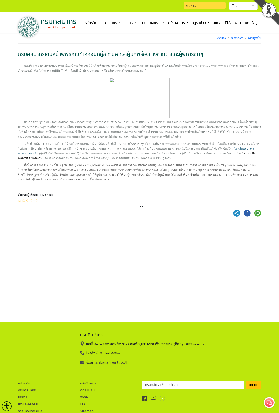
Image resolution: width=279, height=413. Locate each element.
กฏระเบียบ (87, 390)
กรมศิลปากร (27, 390)
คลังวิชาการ (236, 38)
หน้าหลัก (90, 22)
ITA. (228, 22)
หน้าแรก (221, 38)
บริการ (22, 397)
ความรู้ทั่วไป (254, 38)
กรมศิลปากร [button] (108, 22)
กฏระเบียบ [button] (199, 22)
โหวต (139, 206)
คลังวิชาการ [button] (177, 22)
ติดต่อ (217, 22)
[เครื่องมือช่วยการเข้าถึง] (7, 406)
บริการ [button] (128, 22)
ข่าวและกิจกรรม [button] (151, 22)
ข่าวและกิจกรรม (28, 404)
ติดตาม (253, 385)
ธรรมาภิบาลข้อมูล (247, 22)
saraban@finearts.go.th (111, 362)
